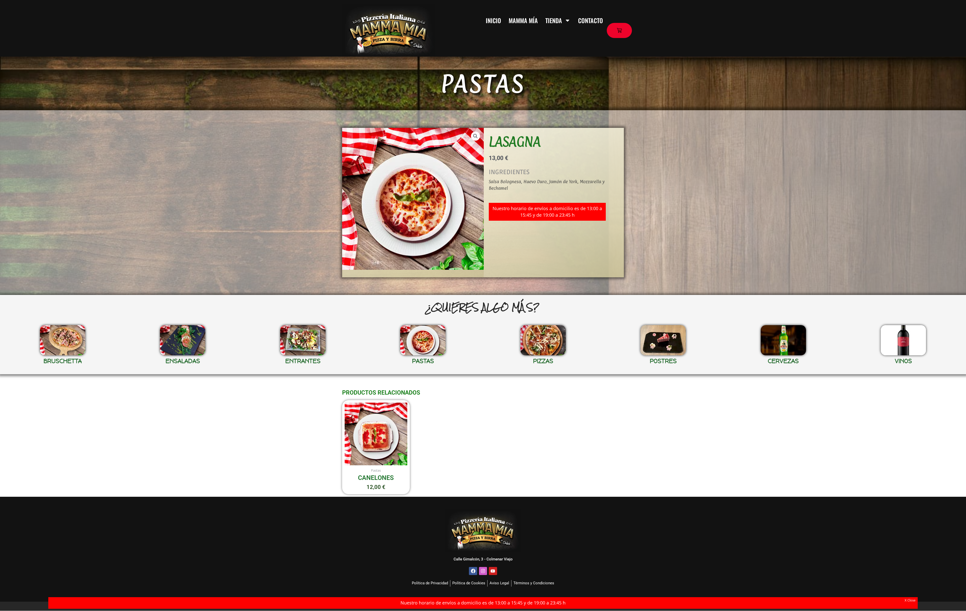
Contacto (590, 20)
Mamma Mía (523, 20)
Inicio (493, 20)
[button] (475, 136)
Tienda (553, 20)
